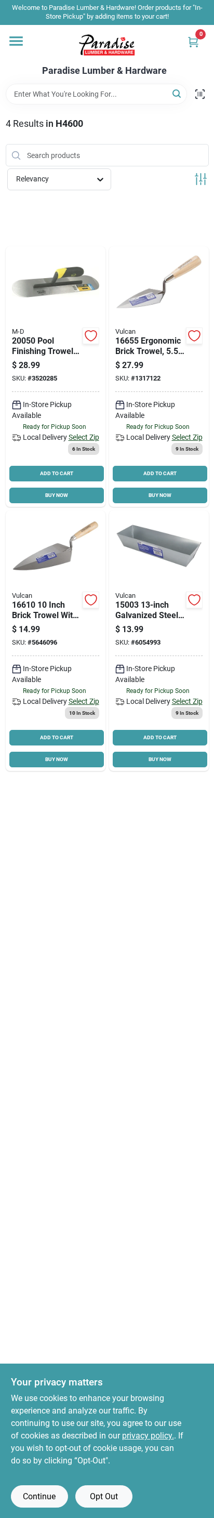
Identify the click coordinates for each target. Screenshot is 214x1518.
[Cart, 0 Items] (193, 41)
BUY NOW (56, 495)
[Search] (177, 93)
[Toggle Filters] (201, 179)
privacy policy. (148, 1436)
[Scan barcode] (200, 94)
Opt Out (104, 1496)
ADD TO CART (56, 473)
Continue (39, 1496)
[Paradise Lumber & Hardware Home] (107, 45)
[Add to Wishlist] (91, 336)
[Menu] (16, 41)
